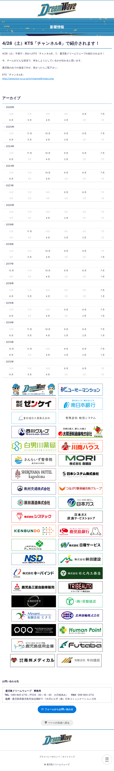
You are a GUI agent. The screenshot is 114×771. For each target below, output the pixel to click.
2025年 (10, 126)
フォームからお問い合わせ (58, 709)
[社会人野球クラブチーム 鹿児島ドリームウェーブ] (57, 9)
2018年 (10, 244)
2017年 (10, 263)
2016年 (10, 283)
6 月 (11, 120)
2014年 (10, 322)
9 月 (66, 133)
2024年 (10, 146)
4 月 (48, 120)
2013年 (10, 341)
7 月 (102, 114)
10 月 (47, 133)
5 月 (30, 120)
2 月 (84, 237)
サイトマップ (68, 756)
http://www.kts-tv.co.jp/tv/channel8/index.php (28, 78)
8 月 (84, 114)
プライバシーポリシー (49, 756)
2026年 (10, 107)
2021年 (10, 185)
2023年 (10, 165)
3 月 (66, 120)
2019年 (10, 224)
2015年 (10, 302)
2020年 (10, 205)
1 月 (102, 257)
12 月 (11, 270)
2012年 (10, 361)
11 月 (29, 133)
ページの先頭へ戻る (58, 722)
